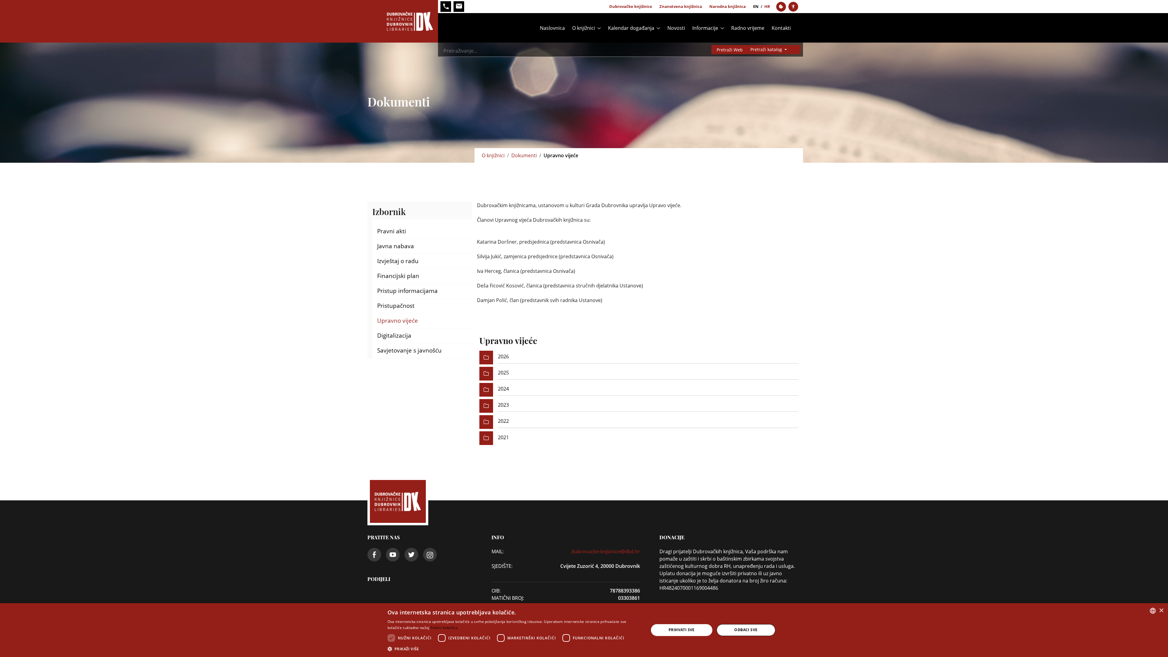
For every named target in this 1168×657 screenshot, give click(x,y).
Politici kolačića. (444, 627)
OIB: (496, 590)
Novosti (676, 28)
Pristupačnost (396, 306)
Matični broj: (508, 598)
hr (767, 6)
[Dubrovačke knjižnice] (402, 21)
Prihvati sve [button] (682, 629)
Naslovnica (552, 28)
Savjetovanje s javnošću (409, 350)
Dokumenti (524, 155)
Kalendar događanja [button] (631, 28)
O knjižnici (493, 155)
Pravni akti (391, 231)
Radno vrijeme (747, 28)
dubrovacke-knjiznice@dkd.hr (605, 551)
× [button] (1161, 610)
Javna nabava (395, 246)
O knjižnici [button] (583, 28)
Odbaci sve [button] (745, 629)
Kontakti (781, 28)
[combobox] (1153, 611)
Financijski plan (398, 276)
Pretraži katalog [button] (766, 49)
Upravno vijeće (397, 321)
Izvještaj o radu (398, 261)
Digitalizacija (394, 335)
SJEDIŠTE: (502, 566)
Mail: (498, 551)
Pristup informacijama (407, 291)
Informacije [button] (705, 28)
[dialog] (584, 630)
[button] (514, 648)
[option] (638, 357)
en (756, 6)
